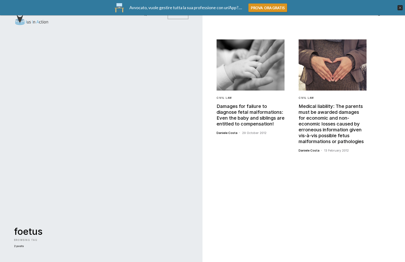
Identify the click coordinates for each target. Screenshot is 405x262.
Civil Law (224, 97)
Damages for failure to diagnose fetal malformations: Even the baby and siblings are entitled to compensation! (251, 115)
